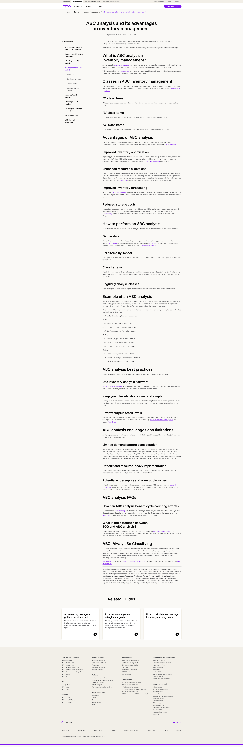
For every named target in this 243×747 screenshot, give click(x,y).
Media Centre (97, 730)
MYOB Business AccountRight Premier (73, 672)
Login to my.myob (158, 705)
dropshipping (107, 214)
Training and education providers (102, 687)
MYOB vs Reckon (67, 702)
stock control (125, 71)
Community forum (158, 698)
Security (178, 730)
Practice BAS (157, 672)
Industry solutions (98, 692)
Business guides (158, 691)
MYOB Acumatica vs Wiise (130, 685)
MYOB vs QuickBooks (68, 700)
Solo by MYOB (66, 685)
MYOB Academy (158, 703)
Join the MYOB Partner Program (162, 674)
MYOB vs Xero (66, 697)
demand (107, 91)
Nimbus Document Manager (161, 678)
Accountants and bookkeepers (164, 657)
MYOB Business (108, 561)
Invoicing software (97, 669)
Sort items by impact (74, 79)
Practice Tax (156, 669)
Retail (93, 704)
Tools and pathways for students (163, 696)
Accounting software (98, 660)
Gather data (71, 74)
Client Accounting (158, 676)
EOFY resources (157, 687)
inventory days (112, 243)
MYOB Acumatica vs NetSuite (131, 682)
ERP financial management (130, 660)
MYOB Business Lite (68, 663)
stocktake (106, 515)
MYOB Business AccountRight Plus (72, 669)
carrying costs (171, 145)
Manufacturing (96, 702)
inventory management (122, 65)
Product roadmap (158, 710)
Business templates (158, 694)
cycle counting (120, 511)
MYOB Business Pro (68, 665)
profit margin (175, 88)
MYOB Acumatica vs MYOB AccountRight (135, 694)
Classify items (72, 84)
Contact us (156, 714)
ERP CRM (125, 667)
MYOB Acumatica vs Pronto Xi (131, 691)
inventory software (148, 245)
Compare (65, 695)
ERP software (127, 657)
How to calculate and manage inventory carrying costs (162, 616)
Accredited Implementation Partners (103, 680)
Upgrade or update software (161, 707)
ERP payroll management (130, 663)
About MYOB (65, 730)
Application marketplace (99, 678)
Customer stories (158, 700)
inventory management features (133, 561)
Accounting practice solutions (162, 663)
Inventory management (99, 667)
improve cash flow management (161, 420)
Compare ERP (127, 679)
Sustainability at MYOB (160, 712)
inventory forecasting (119, 192)
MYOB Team (65, 689)
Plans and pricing (67, 660)
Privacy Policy (151, 730)
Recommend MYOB (159, 665)
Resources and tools (160, 684)
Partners (95, 675)
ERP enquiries (126, 674)
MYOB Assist (65, 687)
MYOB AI (64, 676)
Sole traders (95, 695)
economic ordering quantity (163, 531)
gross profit (153, 243)
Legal (166, 730)
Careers (113, 730)
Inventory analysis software (112, 386)
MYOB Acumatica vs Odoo (130, 687)
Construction (96, 700)
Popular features (98, 657)
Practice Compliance (159, 660)
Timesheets (95, 665)
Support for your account (160, 689)
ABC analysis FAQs (71, 115)
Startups (94, 697)
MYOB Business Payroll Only (70, 667)
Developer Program (98, 682)
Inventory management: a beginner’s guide (118, 616)
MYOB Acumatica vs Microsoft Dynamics (134, 689)
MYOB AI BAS (66, 674)
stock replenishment (152, 161)
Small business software (70, 657)
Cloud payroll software (99, 663)
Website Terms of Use (131, 730)
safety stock (122, 180)
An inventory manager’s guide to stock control (77, 616)
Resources (81, 730)
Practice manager (158, 667)
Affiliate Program (97, 685)
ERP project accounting (129, 669)
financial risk (112, 422)
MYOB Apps (66, 682)
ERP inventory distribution (130, 665)
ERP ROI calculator (128, 672)
